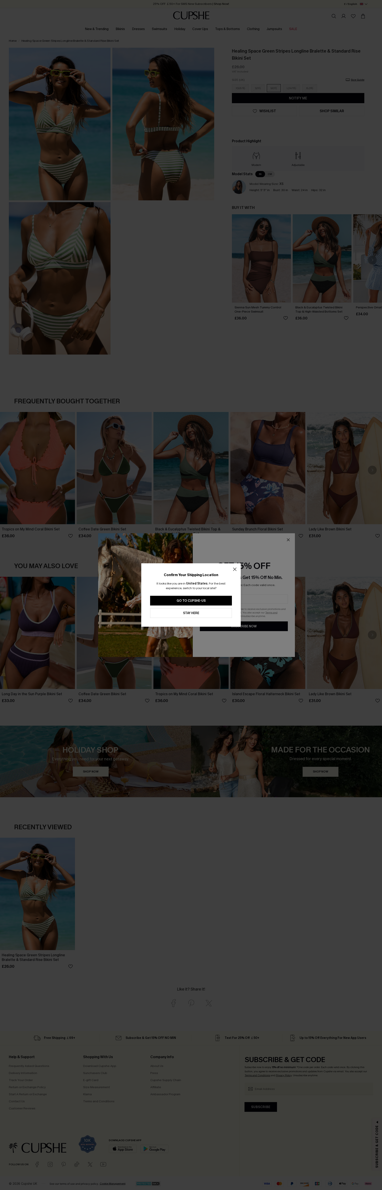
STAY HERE (191, 613)
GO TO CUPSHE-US (191, 601)
